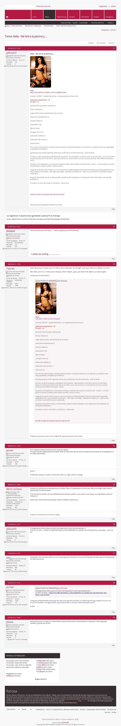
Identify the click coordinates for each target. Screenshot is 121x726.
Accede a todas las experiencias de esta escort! (47, 194)
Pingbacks (10, 674)
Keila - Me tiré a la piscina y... (30, 36)
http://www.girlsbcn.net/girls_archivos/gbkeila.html (48, 92)
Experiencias (48, 26)
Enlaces (110, 23)
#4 (114, 446)
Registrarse (103, 6)
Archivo (82, 709)
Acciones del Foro (97, 23)
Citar (113, 209)
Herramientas (101, 43)
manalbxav (41, 219)
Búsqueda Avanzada (43, 6)
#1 (114, 48)
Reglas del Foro (41, 679)
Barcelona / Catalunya (33, 26)
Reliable (57, 219)
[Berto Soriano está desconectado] (14, 497)
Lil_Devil (24, 219)
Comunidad (83, 23)
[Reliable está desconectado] (13, 238)
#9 (114, 617)
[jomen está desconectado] (12, 457)
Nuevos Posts (66, 23)
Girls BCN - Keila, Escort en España (47, 319)
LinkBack (91, 43)
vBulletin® (65, 723)
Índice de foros (16, 26)
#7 (114, 553)
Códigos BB (40, 661)
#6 (114, 524)
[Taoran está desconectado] (12, 276)
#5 (114, 484)
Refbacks (9, 676)
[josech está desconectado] (12, 629)
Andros (9, 219)
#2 (114, 226)
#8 (114, 583)
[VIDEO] (39, 667)
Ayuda (75, 23)
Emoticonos (43, 663)
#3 (114, 264)
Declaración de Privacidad (96, 709)
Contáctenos (40, 709)
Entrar (113, 6)
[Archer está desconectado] (12, 594)
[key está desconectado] (11, 563)
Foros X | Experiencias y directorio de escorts (62, 709)
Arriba (114, 712)
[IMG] (44, 665)
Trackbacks (40, 671)
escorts (84, 701)
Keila (32, 90)
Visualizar (111, 43)
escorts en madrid (71, 701)
